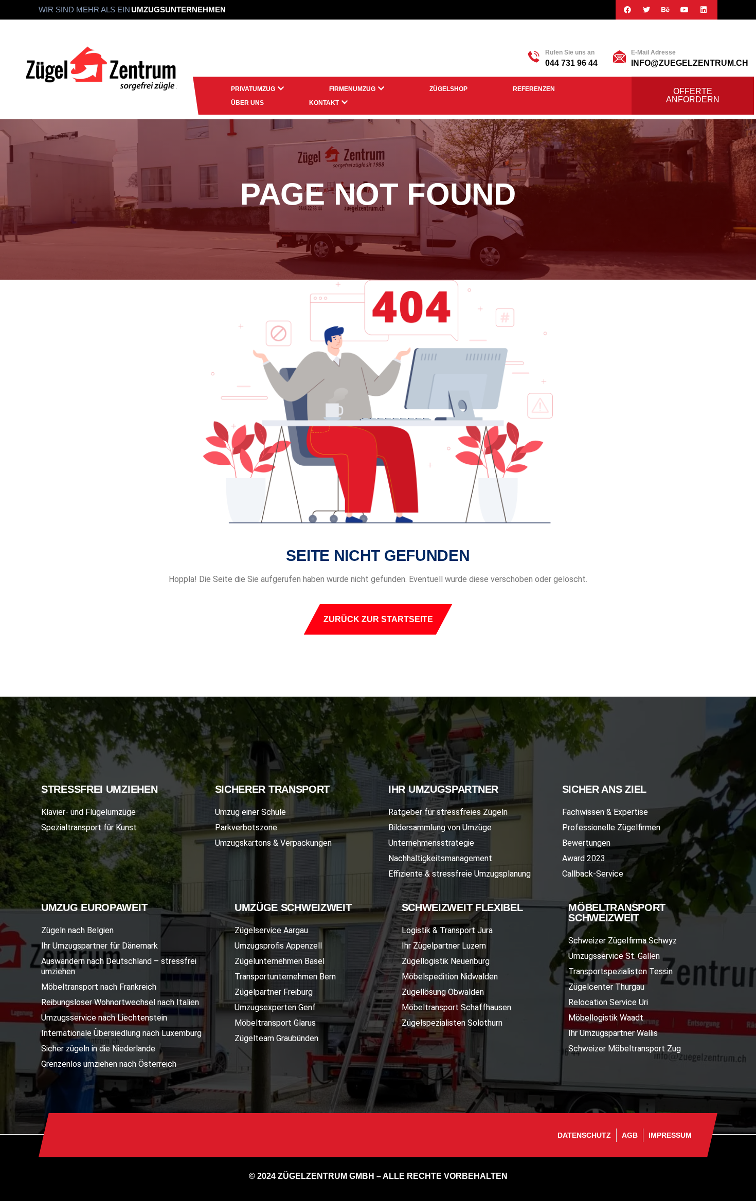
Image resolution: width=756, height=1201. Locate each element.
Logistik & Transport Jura (447, 930)
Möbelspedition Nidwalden (450, 976)
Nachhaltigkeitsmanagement (440, 858)
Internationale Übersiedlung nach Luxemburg (121, 1033)
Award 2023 (583, 858)
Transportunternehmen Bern (285, 976)
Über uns (247, 102)
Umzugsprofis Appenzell (278, 946)
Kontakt (324, 102)
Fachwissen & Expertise (605, 812)
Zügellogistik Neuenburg (446, 961)
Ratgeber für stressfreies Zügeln (448, 812)
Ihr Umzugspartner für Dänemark (99, 946)
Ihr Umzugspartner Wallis (613, 1033)
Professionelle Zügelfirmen (611, 827)
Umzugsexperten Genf (275, 1007)
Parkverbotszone (246, 827)
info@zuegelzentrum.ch (689, 63)
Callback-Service (592, 874)
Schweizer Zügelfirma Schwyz (622, 940)
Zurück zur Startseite (378, 619)
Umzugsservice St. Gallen (614, 956)
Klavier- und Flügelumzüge (88, 812)
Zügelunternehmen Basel (280, 961)
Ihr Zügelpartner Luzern (444, 946)
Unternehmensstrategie (431, 843)
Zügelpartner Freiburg (274, 992)
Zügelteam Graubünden (276, 1038)
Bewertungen (586, 843)
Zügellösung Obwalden (443, 992)
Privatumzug (253, 89)
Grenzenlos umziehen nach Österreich (108, 1064)
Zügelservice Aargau (271, 930)
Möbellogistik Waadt (605, 1018)
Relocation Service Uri (608, 1002)
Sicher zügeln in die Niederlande (98, 1048)
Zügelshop (448, 89)
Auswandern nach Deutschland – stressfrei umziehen (118, 966)
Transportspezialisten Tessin (620, 971)
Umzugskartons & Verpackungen (273, 843)
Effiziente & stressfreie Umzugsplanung (459, 874)
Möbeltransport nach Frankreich (98, 987)
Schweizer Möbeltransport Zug (624, 1048)
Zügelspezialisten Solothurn (452, 1023)
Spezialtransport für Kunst (89, 827)
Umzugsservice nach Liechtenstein (104, 1018)
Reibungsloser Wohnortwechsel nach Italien (120, 1002)
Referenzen (534, 89)
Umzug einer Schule (250, 812)
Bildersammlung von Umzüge (440, 827)
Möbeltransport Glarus (275, 1023)
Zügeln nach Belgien (77, 930)
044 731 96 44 (571, 63)
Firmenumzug (352, 89)
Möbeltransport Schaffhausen (456, 1007)
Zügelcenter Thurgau (606, 987)
